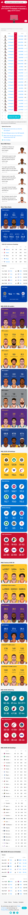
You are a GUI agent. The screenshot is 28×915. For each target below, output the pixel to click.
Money (10, 902)
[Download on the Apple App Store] (11, 913)
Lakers (7, 812)
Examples (21, 902)
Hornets (8, 261)
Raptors (8, 249)
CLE (11, 274)
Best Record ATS (6, 693)
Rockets (8, 815)
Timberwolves (9, 818)
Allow (24, 908)
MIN (11, 866)
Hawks (7, 252)
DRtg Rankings (5, 481)
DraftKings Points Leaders (9, 585)
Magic (7, 258)
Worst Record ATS (6, 719)
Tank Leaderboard (6, 534)
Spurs (7, 806)
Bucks (7, 784)
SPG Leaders (5, 370)
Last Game (4, 287)
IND (20, 283)
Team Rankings (6, 231)
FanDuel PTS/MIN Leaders (8, 645)
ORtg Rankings (5, 454)
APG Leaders (5, 350)
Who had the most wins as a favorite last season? (13, 129)
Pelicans (8, 834)
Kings (7, 843)
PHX (11, 860)
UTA (20, 869)
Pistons (8, 753)
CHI (10, 863)
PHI (11, 271)
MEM (20, 860)
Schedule (4, 266)
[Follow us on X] (17, 912)
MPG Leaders (5, 625)
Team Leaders (5, 210)
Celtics (7, 756)
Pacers (7, 793)
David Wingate (6, 6)
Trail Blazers (9, 824)
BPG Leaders (5, 390)
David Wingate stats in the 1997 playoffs (14, 133)
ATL (11, 891)
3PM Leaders (5, 410)
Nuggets (14, 8)
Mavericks (8, 837)
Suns (7, 821)
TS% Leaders (5, 430)
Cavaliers (8, 762)
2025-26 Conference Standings (10, 244)
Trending (15, 902)
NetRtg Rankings (6, 507)
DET (11, 280)
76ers (23, 296)
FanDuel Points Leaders (8, 565)
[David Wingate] (5, 36)
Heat (7, 781)
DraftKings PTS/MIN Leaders (9, 666)
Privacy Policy (4, 910)
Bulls (7, 787)
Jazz (7, 846)
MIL (11, 277)
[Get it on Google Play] (14, 913)
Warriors (8, 831)
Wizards (8, 796)
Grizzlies (8, 840)
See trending (7, 140)
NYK (21, 271)
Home (5, 902)
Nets (7, 790)
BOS (11, 881)
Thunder (8, 803)
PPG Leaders (5, 309)
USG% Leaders (5, 605)
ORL (21, 891)
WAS (21, 894)
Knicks (5, 296)
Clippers (8, 827)
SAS (20, 863)
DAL (20, 866)
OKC (20, 872)
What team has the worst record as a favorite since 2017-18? (13, 136)
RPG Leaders (5, 331)
